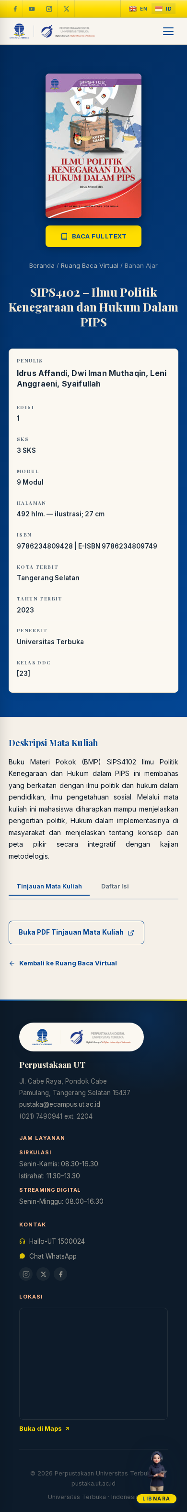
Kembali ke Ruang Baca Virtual (68, 963)
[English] (138, 8)
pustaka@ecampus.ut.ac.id (59, 1104)
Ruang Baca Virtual (89, 265)
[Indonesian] (163, 8)
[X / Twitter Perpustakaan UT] (66, 8)
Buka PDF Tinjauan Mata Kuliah (71, 932)
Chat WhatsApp (53, 1256)
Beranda (42, 265)
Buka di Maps (40, 1428)
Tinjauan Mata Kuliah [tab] (49, 886)
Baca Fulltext (99, 236)
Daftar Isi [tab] (115, 886)
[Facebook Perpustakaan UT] (15, 8)
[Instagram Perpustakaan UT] (49, 8)
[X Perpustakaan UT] (43, 1274)
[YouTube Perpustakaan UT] (32, 8)
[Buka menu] (168, 31)
